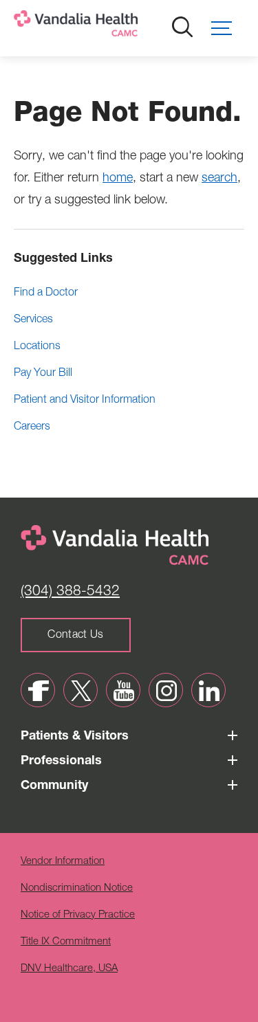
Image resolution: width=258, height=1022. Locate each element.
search (219, 179)
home (118, 179)
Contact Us (75, 635)
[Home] (120, 26)
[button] (227, 28)
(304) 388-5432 (70, 592)
